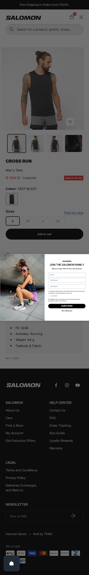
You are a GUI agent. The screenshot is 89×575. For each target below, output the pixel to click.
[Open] (12, 563)
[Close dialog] (3, 257)
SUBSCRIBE (66, 306)
